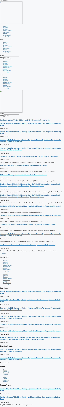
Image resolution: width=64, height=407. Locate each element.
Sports (5, 33)
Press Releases (7, 35)
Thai (8, 36)
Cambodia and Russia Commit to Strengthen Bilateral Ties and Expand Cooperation (29, 156)
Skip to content (4, 0)
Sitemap (5, 374)
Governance (6, 32)
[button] (32, 39)
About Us (5, 371)
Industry (5, 27)
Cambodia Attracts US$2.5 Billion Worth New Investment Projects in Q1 (25, 120)
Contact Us (6, 373)
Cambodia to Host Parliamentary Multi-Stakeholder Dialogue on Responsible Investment (30, 206)
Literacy (5, 29)
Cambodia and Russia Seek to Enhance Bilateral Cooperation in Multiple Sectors (27, 224)
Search (2, 57)
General (5, 26)
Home (5, 370)
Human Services (7, 30)
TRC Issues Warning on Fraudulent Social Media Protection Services (23, 165)
